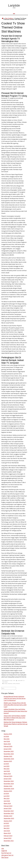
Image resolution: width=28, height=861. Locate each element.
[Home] (2, 18)
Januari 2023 (7, 838)
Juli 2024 (6, 793)
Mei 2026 (6, 739)
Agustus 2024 (8, 791)
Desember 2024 (9, 781)
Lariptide (14, 5)
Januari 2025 (7, 778)
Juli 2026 (6, 736)
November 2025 (9, 754)
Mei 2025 (6, 769)
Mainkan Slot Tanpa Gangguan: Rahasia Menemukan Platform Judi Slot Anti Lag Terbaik (15, 724)
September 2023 (9, 818)
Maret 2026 (7, 744)
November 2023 (9, 813)
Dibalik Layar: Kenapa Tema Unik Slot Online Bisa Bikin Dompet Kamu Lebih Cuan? (15, 705)
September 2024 (9, 788)
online (14, 683)
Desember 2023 (9, 811)
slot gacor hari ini (7, 855)
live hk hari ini (6, 853)
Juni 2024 (6, 796)
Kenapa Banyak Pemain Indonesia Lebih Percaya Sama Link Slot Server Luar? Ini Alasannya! (15, 698)
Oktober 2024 (8, 786)
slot (2, 848)
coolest (5, 683)
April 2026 (7, 741)
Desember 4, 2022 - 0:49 (9, 680)
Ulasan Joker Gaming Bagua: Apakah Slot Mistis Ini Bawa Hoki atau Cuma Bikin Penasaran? (15, 717)
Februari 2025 (8, 776)
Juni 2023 (6, 826)
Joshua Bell (20, 680)
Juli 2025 (6, 764)
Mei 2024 (6, 798)
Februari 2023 (8, 836)
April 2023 (7, 831)
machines (10, 683)
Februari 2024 (8, 806)
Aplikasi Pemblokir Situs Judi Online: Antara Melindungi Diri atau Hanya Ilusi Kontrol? (15, 711)
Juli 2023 (6, 823)
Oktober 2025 (8, 756)
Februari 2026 (8, 746)
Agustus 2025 (8, 761)
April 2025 (7, 771)
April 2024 (7, 801)
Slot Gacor (4, 857)
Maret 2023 (7, 833)
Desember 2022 (9, 841)
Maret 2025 (7, 774)
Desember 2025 (9, 751)
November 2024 (9, 783)
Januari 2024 (7, 808)
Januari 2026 (7, 749)
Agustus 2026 (8, 734)
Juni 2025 (6, 766)
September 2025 (9, 759)
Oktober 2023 (8, 816)
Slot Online (5, 682)
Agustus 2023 (8, 821)
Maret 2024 (7, 803)
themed (18, 683)
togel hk (4, 851)
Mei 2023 (6, 828)
